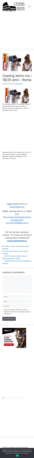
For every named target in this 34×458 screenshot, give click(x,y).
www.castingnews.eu (17, 241)
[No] (32, 453)
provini (21, 251)
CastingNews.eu (17, 207)
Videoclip (5, 248)
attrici (11, 251)
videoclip (5, 253)
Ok (17, 455)
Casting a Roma (10, 246)
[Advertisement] (17, 31)
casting (16, 251)
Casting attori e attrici (22, 246)
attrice (7, 251)
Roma (26, 251)
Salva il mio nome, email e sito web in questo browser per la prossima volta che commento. (17, 312)
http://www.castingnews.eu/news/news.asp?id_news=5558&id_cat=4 (17, 220)
